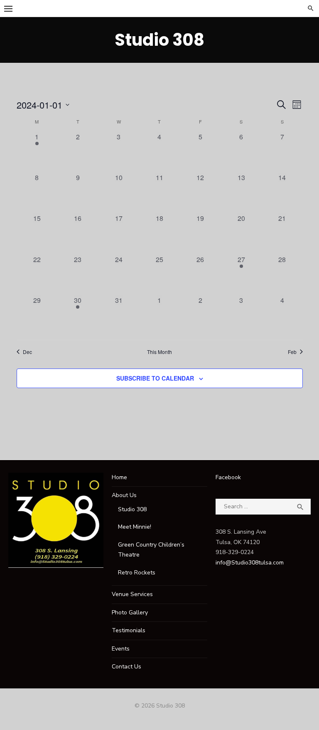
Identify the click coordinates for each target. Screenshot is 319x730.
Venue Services (132, 594)
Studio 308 (159, 40)
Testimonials (128, 630)
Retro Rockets (136, 573)
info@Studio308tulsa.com (250, 563)
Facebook (228, 477)
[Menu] (8, 8)
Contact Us (126, 667)
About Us (124, 495)
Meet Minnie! (134, 527)
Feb (292, 352)
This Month (159, 352)
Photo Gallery (130, 612)
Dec (27, 352)
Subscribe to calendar (155, 378)
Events (121, 649)
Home (119, 477)
